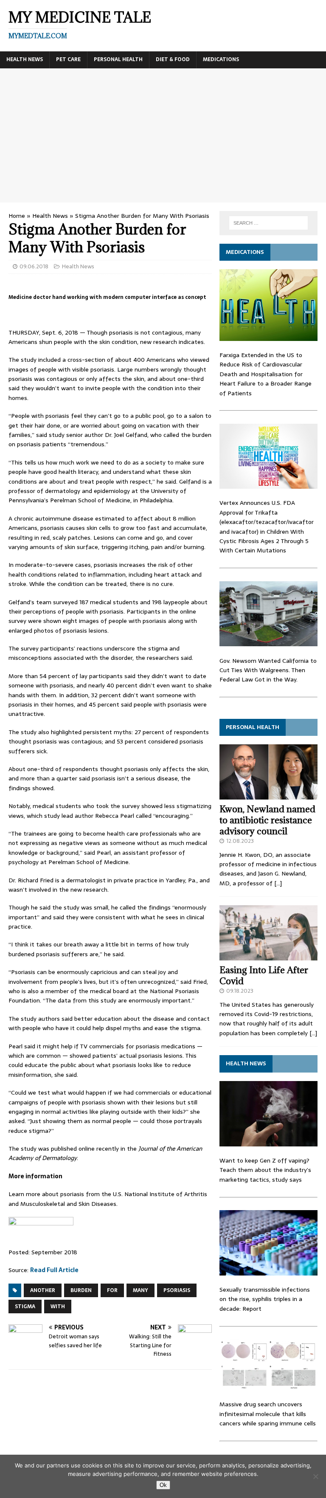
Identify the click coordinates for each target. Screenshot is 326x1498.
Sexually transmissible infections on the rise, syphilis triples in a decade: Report (264, 1299)
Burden (81, 1290)
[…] (278, 883)
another (42, 1290)
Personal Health (118, 59)
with (58, 1306)
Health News (24, 59)
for (112, 1290)
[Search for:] (268, 223)
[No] (315, 1476)
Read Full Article (54, 1270)
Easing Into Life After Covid (263, 975)
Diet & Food (173, 59)
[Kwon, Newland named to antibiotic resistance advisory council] (268, 795)
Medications (221, 59)
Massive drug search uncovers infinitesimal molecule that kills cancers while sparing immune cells (267, 1413)
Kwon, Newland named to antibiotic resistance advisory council (267, 820)
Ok (163, 1485)
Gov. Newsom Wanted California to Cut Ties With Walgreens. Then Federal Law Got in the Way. (268, 670)
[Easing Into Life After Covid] (268, 955)
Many (140, 1290)
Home (16, 215)
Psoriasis (176, 1290)
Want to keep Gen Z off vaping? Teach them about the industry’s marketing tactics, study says (265, 1170)
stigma (25, 1306)
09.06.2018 (34, 266)
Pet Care (68, 59)
